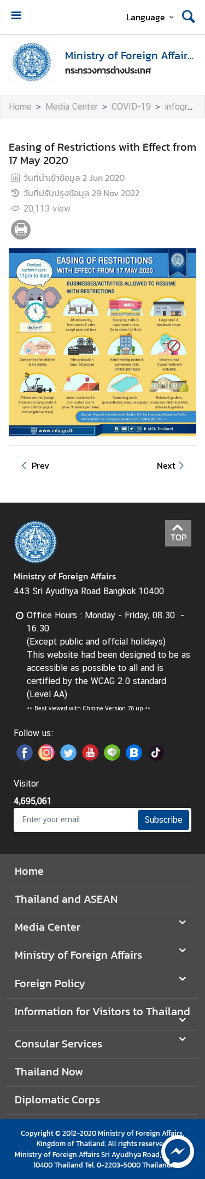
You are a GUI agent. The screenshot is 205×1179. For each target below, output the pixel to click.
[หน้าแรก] (32, 62)
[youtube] (90, 757)
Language (145, 17)
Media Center (71, 106)
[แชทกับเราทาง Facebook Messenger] (177, 1150)
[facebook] (25, 757)
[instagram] (46, 757)
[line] (112, 757)
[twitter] (68, 757)
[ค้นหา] (188, 17)
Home (20, 106)
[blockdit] (134, 757)
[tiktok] (156, 757)
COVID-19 (131, 106)
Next (166, 465)
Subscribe (163, 820)
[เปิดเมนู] (16, 17)
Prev (40, 465)
